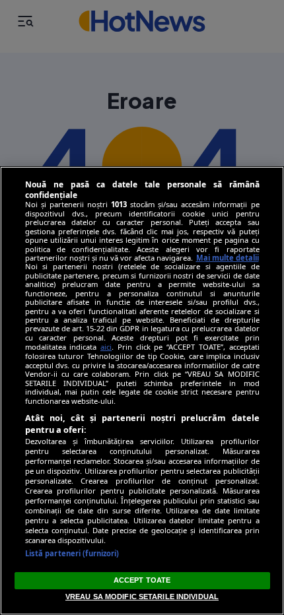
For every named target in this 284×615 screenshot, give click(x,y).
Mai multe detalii (227, 258)
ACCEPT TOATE (142, 580)
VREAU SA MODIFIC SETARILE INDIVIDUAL (142, 596)
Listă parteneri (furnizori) (72, 553)
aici (106, 347)
